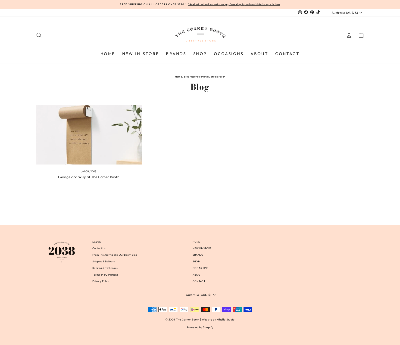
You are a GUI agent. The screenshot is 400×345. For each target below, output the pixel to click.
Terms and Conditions (105, 274)
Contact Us (99, 248)
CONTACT (287, 53)
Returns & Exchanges (105, 268)
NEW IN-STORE (140, 53)
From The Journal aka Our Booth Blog (114, 254)
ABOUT (259, 53)
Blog (186, 76)
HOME (107, 53)
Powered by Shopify (200, 327)
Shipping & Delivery (103, 261)
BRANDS (176, 53)
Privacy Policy (100, 281)
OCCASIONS (229, 53)
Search (96, 241)
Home (178, 76)
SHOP (200, 53)
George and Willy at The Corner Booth (88, 177)
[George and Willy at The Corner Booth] (89, 135)
